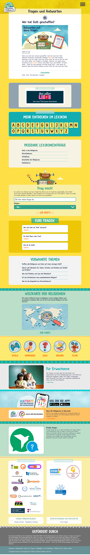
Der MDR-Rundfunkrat (35, 542)
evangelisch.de (26, 551)
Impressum (12, 548)
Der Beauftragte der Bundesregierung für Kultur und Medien (26, 537)
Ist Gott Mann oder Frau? (32, 236)
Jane (28, 53)
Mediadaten (39, 548)
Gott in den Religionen (30, 150)
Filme (75, 355)
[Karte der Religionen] (45, 317)
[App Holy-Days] (45, 399)
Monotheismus (27, 153)
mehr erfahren (51, 418)
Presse (33, 548)
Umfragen (30, 355)
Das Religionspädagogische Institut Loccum (63, 540)
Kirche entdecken (52, 427)
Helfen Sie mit (59, 548)
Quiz (45, 355)
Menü (82, 4)
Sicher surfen (68, 548)
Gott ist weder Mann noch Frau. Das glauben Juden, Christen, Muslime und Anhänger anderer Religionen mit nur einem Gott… (26, 238)
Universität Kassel (50, 537)
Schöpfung (25, 157)
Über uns (27, 548)
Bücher (60, 355)
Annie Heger (64, 522)
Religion (16, 203)
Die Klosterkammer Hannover (68, 539)
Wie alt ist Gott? (29, 245)
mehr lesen (50, 382)
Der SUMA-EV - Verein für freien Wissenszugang (56, 542)
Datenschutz (19, 548)
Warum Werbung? (45, 88)
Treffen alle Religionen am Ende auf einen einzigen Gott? (42, 264)
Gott (27, 75)
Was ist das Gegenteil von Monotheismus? (36, 281)
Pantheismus (26, 163)
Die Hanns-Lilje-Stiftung (62, 537)
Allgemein (45, 18)
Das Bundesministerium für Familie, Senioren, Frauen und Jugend (61, 536)
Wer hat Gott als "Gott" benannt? (34, 227)
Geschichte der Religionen (31, 160)
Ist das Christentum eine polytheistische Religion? (39, 277)
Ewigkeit (41, 75)
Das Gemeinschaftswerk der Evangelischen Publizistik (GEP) (25, 536)
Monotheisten (34, 75)
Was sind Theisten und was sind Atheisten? (36, 274)
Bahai (49, 57)
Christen (34, 63)
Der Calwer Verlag (24, 540)
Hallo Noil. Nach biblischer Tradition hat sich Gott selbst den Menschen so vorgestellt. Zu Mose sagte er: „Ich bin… (26, 230)
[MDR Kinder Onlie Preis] (61, 489)
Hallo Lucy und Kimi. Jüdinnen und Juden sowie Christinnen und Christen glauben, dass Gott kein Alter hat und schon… (26, 247)
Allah (23, 75)
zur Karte (45, 332)
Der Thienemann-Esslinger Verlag (40, 540)
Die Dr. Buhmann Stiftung (52, 539)
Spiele (15, 355)
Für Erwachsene (48, 548)
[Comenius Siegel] (73, 472)
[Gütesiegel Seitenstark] (55, 472)
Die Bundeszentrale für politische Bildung (31, 539)
